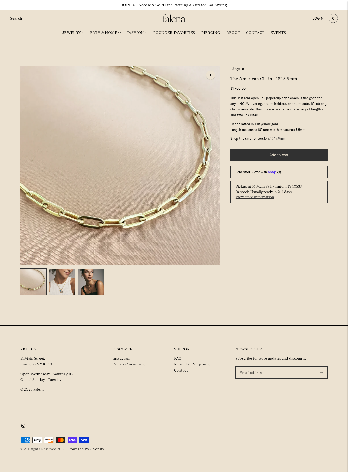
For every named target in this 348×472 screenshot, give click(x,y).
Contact (255, 33)
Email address (252, 366)
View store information (255, 197)
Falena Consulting (129, 364)
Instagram (122, 358)
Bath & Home (103, 33)
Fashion (135, 33)
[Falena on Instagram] (23, 426)
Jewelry (71, 33)
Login (318, 18)
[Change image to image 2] (62, 282)
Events (278, 33)
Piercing (210, 33)
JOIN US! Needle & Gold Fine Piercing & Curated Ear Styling (174, 5)
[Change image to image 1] (33, 282)
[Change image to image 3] (91, 282)
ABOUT (233, 33)
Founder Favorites (174, 33)
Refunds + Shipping (192, 364)
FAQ (178, 358)
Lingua (237, 68)
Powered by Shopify (86, 449)
